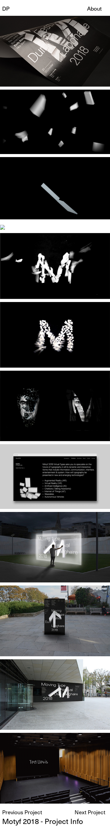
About (94, 8)
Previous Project (22, 812)
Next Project (90, 812)
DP (5, 8)
